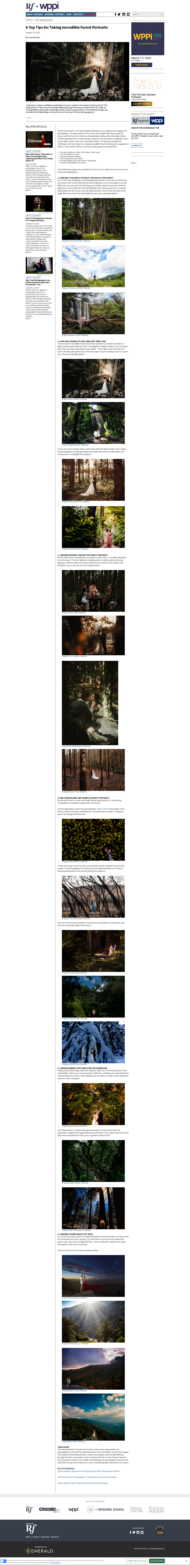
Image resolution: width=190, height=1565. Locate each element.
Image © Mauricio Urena (71, 335)
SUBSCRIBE (90, 14)
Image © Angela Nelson (71, 445)
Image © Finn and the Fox (72, 502)
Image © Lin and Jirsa (70, 973)
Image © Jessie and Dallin (72, 241)
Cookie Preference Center (137, 1561)
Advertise (55, 1537)
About (28, 1537)
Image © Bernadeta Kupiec (72, 746)
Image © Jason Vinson (70, 862)
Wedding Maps (97, 169)
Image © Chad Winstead (71, 549)
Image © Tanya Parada (70, 1019)
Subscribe (45, 1537)
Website (87, 241)
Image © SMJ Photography (72, 1230)
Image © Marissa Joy (70, 1391)
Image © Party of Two (70, 792)
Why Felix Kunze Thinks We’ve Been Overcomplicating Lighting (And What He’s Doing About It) (39, 157)
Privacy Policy (55, 1562)
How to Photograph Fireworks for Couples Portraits (39, 219)
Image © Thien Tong (69, 613)
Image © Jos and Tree (70, 1064)
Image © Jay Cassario (70, 399)
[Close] (186, 1561)
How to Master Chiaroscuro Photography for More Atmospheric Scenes (89, 1471)
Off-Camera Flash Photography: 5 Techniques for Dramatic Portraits (87, 1477)
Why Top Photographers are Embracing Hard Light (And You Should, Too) (38, 282)
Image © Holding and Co (71, 1344)
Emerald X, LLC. (145, 1549)
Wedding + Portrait (54, 14)
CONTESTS (78, 14)
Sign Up (137, 145)
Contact (36, 1537)
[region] (95, 1561)
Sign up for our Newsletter (145, 128)
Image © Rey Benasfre (70, 1298)
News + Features (35, 14)
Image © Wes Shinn (69, 1442)
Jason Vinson (103, 809)
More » (134, 163)
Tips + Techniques (39, 20)
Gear (69, 14)
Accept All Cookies (157, 1561)
